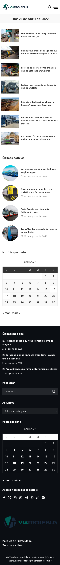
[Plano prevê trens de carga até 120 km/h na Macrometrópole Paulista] (10, 52)
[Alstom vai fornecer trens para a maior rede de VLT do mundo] (10, 138)
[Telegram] (26, 498)
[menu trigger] (55, 7)
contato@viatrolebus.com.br (36, 560)
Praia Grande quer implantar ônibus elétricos (31, 368)
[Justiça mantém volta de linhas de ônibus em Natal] (10, 87)
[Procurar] (50, 7)
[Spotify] (43, 498)
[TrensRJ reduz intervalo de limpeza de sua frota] (10, 233)
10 (6, 289)
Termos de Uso (12, 545)
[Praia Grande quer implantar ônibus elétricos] (10, 213)
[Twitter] (9, 498)
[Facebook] (4, 498)
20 (29, 296)
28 (37, 302)
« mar (6, 313)
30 (53, 302)
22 (45, 296)
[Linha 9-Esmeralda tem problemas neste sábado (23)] (10, 35)
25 (14, 302)
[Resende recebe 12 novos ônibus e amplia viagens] (10, 173)
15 (45, 289)
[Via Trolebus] (30, 522)
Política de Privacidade (17, 541)
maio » (16, 313)
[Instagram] (15, 498)
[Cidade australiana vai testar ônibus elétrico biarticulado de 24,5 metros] (10, 121)
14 (37, 289)
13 (29, 289)
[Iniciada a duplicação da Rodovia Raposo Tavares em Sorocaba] (10, 104)
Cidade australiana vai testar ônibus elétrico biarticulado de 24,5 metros (39, 120)
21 (37, 296)
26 (22, 302)
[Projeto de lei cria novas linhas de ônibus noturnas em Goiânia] (10, 69)
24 (6, 302)
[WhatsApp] (32, 498)
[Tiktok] (37, 498)
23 (53, 296)
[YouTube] (20, 498)
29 (45, 302)
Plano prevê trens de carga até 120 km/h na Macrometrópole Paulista (39, 52)
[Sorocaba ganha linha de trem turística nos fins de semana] (10, 193)
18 (14, 296)
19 (22, 296)
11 (14, 289)
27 (29, 302)
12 (22, 289)
